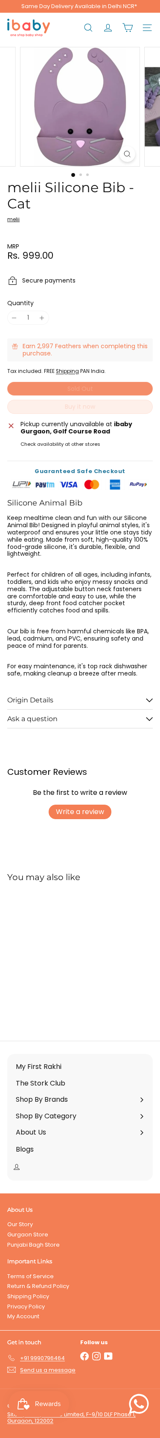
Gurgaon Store (27, 1234)
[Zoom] (127, 154)
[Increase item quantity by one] (42, 318)
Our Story (20, 1224)
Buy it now (80, 406)
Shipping (67, 371)
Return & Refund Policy (38, 1286)
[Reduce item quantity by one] (14, 318)
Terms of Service (30, 1276)
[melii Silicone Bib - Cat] (61, 956)
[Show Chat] (141, 1404)
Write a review (80, 812)
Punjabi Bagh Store (33, 1245)
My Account (23, 1316)
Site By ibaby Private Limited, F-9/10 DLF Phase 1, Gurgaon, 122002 (71, 1417)
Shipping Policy (28, 1296)
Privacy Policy (26, 1306)
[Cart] (127, 27)
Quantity (20, 303)
